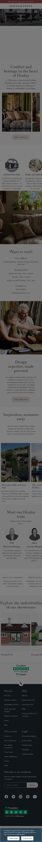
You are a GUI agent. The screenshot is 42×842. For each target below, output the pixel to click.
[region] (21, 835)
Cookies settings (13, 838)
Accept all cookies (27, 838)
